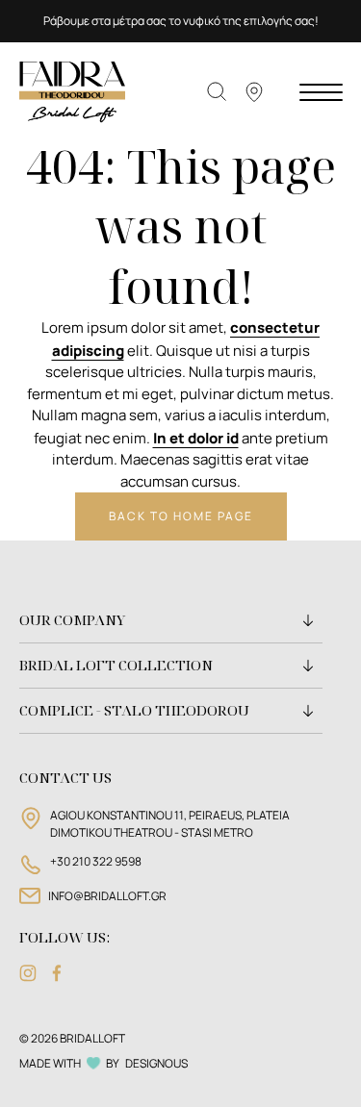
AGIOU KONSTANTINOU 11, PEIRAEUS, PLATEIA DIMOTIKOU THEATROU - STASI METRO (170, 824)
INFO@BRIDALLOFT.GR (107, 896)
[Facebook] (57, 973)
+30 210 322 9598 (96, 861)
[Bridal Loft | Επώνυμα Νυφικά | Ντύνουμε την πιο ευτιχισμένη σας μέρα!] (72, 91)
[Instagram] (28, 973)
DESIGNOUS (156, 1063)
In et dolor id (196, 437)
